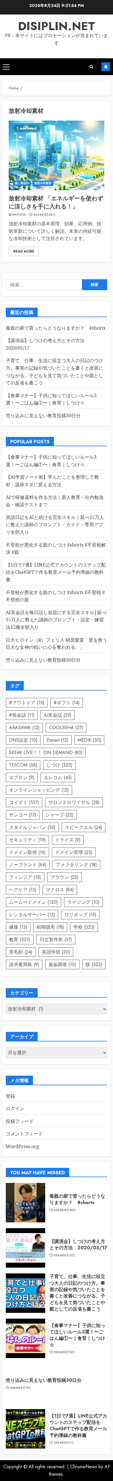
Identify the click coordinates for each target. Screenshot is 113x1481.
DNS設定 (23, 740)
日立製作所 (56, 939)
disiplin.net (56, 26)
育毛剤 (20, 952)
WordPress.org (22, 1146)
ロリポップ (80, 914)
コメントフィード (24, 1133)
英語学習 (56, 952)
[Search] (91, 66)
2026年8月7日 (64, 1443)
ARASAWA (24, 727)
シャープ (59, 815)
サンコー (22, 815)
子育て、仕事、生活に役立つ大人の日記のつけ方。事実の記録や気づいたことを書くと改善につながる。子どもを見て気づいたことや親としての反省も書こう (77, 1292)
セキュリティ (27, 839)
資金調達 (62, 964)
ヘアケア (23, 889)
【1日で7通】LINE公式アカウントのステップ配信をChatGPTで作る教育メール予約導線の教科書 (56, 572)
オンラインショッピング (39, 790)
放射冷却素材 (43, 183)
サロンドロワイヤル (74, 802)
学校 (84, 927)
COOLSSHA (66, 727)
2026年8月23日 (65, 1210)
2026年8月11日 (20, 1388)
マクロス (60, 889)
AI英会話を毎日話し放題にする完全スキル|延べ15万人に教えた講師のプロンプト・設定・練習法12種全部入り (56, 619)
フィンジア (25, 877)
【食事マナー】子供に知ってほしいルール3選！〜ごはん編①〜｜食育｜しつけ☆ (51, 399)
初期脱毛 (50, 927)
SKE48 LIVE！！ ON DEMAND (46, 752)
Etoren (57, 740)
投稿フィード (20, 1121)
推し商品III (22, 183)
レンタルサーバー (32, 914)
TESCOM (23, 765)
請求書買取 (24, 964)
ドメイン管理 (73, 852)
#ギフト (67, 702)
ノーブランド (27, 864)
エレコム (58, 777)
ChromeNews (83, 1466)
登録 (10, 1096)
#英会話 (21, 715)
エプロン (21, 777)
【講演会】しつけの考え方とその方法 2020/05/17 (78, 1244)
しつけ (59, 765)
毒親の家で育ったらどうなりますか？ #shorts (55, 328)
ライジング (83, 902)
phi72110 (18, 215)
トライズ (68, 839)
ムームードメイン (33, 902)
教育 (19, 939)
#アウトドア (26, 702)
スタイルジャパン (32, 827)
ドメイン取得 (27, 852)
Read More (23, 251)
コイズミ (24, 802)
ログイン (15, 1108)
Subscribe (105, 66)
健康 (18, 927)
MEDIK (89, 740)
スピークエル (83, 827)
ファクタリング (76, 864)
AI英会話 (58, 715)
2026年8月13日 (64, 1352)
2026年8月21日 (65, 1255)
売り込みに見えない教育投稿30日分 (43, 415)
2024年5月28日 (44, 215)
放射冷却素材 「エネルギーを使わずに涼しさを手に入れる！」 (56, 202)
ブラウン (64, 877)
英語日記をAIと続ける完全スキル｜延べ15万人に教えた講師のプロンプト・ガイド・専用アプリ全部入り (55, 524)
